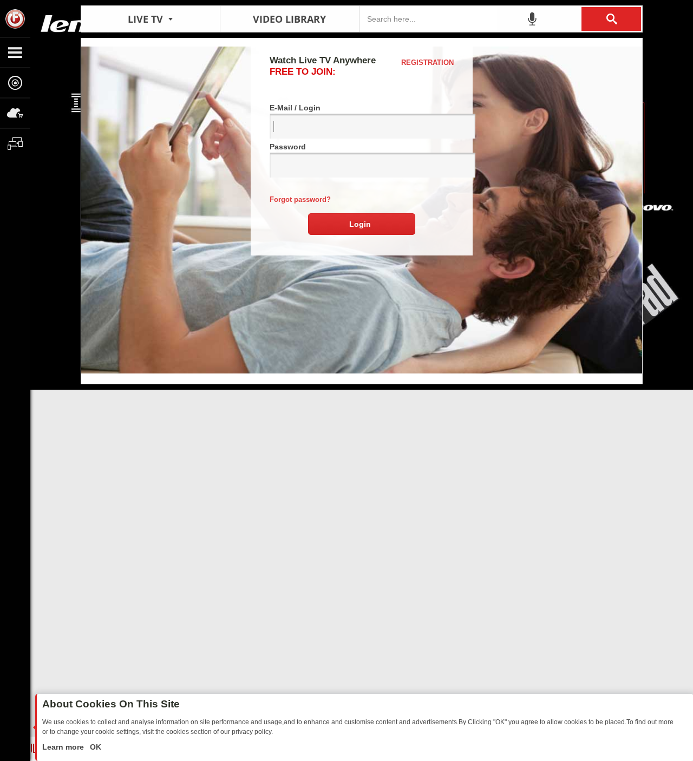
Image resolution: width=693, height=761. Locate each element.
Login (360, 224)
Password (288, 146)
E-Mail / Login (295, 107)
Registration (427, 62)
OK (94, 747)
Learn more (64, 747)
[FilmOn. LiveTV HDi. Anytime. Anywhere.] (15, 18)
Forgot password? (300, 199)
